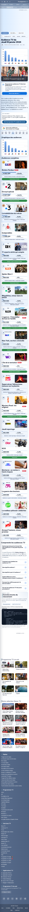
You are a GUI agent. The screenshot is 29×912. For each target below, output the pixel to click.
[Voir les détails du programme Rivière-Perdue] (21, 165)
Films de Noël (4, 845)
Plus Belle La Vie (5, 796)
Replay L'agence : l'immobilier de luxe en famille (15, 328)
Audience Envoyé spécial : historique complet (14, 198)
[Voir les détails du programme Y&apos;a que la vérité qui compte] (21, 247)
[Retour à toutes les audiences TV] (2, 45)
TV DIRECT (11, 4)
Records (12, 33)
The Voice (3, 805)
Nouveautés (4, 864)
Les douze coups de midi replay (8, 758)
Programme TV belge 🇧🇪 (7, 856)
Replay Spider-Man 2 (14, 283)
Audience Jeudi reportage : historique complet (14, 435)
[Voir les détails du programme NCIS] (21, 443)
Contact (3, 866)
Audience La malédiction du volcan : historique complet (14, 220)
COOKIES (8, 908)
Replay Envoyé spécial (14, 200)
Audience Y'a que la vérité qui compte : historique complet (15, 259)
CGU (2, 908)
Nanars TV (3, 843)
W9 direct (3, 811)
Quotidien (3, 807)
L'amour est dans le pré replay (8, 780)
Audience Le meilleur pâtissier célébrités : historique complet (14, 517)
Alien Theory (4, 817)
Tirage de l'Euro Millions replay (8, 778)
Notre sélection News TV (11, 701)
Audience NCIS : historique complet (14, 455)
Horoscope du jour (5, 851)
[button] (25, 898)
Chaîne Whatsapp (7, 878)
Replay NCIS (14, 457)
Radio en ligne (4, 835)
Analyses (21, 33)
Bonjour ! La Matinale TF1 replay (8, 772)
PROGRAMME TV (4, 4)
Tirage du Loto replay (6, 756)
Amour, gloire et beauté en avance (9, 781)
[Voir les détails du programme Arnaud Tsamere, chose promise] (21, 525)
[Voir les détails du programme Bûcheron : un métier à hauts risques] (21, 465)
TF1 (23, 554)
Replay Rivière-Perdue (14, 179)
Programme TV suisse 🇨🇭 (7, 858)
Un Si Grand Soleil (5, 800)
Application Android (7, 874)
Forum (20, 7)
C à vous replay (4, 762)
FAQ (11, 910)
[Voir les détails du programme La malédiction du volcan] (21, 208)
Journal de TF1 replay (6, 776)
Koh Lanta (3, 804)
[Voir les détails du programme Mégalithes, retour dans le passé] (21, 290)
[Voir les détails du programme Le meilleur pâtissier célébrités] (21, 505)
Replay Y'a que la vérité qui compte (14, 261)
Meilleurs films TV (5, 841)
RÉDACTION (20, 908)
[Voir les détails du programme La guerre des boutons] (21, 486)
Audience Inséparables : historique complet (14, 239)
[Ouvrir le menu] (2, 2)
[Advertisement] (14, 20)
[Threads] (16, 898)
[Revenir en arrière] (10, 2)
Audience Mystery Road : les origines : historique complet (14, 414)
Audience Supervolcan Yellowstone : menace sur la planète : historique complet (14, 393)
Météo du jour (4, 849)
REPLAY (17, 4)
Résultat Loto (4, 852)
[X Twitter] (8, 898)
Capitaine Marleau (5, 802)
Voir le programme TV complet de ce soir (14, 121)
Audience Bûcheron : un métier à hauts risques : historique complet (14, 479)
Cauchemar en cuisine (6, 815)
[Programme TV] (2, 36)
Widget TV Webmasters (8, 882)
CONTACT (17, 910)
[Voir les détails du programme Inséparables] (21, 227)
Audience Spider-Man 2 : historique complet (14, 280)
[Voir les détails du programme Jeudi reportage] (21, 424)
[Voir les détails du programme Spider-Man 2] (21, 269)
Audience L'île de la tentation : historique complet (14, 369)
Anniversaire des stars (6, 847)
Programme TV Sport (6, 862)
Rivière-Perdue (19, 552)
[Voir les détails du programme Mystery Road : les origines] (21, 400)
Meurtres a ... (4, 813)
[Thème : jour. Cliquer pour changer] (7, 2)
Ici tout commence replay (7, 770)
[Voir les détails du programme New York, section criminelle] (21, 335)
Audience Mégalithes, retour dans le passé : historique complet (14, 304)
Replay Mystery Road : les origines (14, 416)
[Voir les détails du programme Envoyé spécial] (21, 186)
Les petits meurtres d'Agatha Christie (9, 819)
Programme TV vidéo (6, 860)
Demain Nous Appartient (6, 798)
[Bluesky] (12, 898)
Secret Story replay (5, 764)
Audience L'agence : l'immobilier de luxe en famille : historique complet (14, 325)
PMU (2, 854)
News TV (4, 7)
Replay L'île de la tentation (14, 371)
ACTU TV (24, 4)
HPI (2, 794)
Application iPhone (7, 872)
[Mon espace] (5, 2)
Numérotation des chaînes (7, 831)
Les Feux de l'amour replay (7, 783)
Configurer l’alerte (6, 892)
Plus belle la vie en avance (7, 768)
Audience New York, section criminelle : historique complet (14, 347)
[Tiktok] (20, 898)
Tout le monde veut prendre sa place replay (11, 785)
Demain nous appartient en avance (9, 774)
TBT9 (2, 792)
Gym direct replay (5, 766)
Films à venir (4, 839)
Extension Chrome (7, 876)
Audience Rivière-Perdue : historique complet (14, 176)
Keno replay (4, 760)
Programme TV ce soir (10, 660)
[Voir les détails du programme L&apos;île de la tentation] (21, 357)
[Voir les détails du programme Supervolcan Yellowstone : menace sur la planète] (21, 379)
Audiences (5, 33)
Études (15, 7)
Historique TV (4, 837)
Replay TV (3, 833)
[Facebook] (3, 898)
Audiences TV (10, 7)
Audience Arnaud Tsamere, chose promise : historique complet (14, 539)
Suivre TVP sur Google (8, 880)
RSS (14, 908)
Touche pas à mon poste (7, 809)
